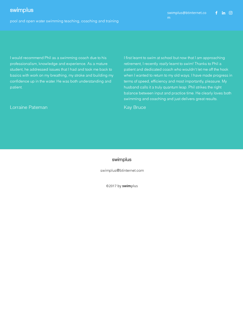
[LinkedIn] (223, 12)
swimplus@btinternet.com (122, 170)
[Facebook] (216, 12)
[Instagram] (230, 12)
